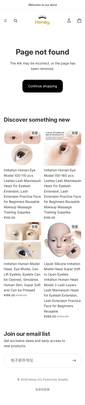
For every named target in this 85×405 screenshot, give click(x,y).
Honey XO (34, 379)
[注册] (74, 360)
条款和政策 (42, 389)
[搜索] (15, 21)
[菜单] (5, 20)
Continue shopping (42, 86)
